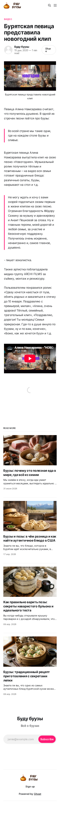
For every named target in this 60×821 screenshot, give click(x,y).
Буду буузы (21, 46)
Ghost (37, 793)
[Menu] (55, 5)
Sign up (30, 786)
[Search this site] (49, 5)
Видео (8, 19)
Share (48, 50)
